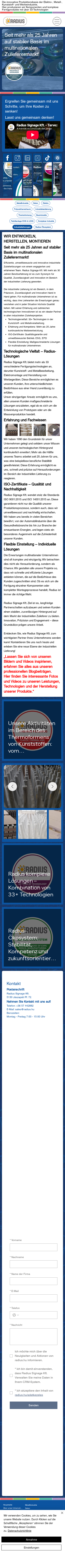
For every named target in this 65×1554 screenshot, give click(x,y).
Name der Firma (20, 1273)
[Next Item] (52, 786)
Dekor (27, 1508)
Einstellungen (31, 1547)
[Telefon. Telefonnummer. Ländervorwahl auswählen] (15, 1315)
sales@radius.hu (24, 1009)
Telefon (15, 1308)
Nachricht (16, 1324)
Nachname (17, 1257)
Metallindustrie (31, 1505)
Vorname (16, 1240)
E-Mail (14, 1291)
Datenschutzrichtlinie (19, 1530)
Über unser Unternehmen (13, 1508)
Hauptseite (7, 1505)
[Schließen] (60, 1515)
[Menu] (57, 21)
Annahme (31, 1539)
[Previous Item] (12, 786)
